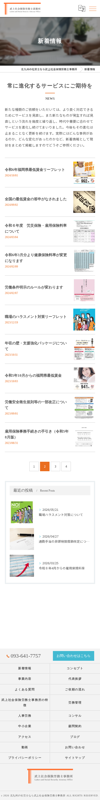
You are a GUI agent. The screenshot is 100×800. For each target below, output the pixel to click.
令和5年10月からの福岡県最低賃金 (33, 375)
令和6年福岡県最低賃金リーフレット (35, 170)
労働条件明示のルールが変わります (34, 287)
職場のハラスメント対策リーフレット (36, 317)
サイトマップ (75, 757)
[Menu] (92, 8)
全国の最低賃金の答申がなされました (36, 199)
